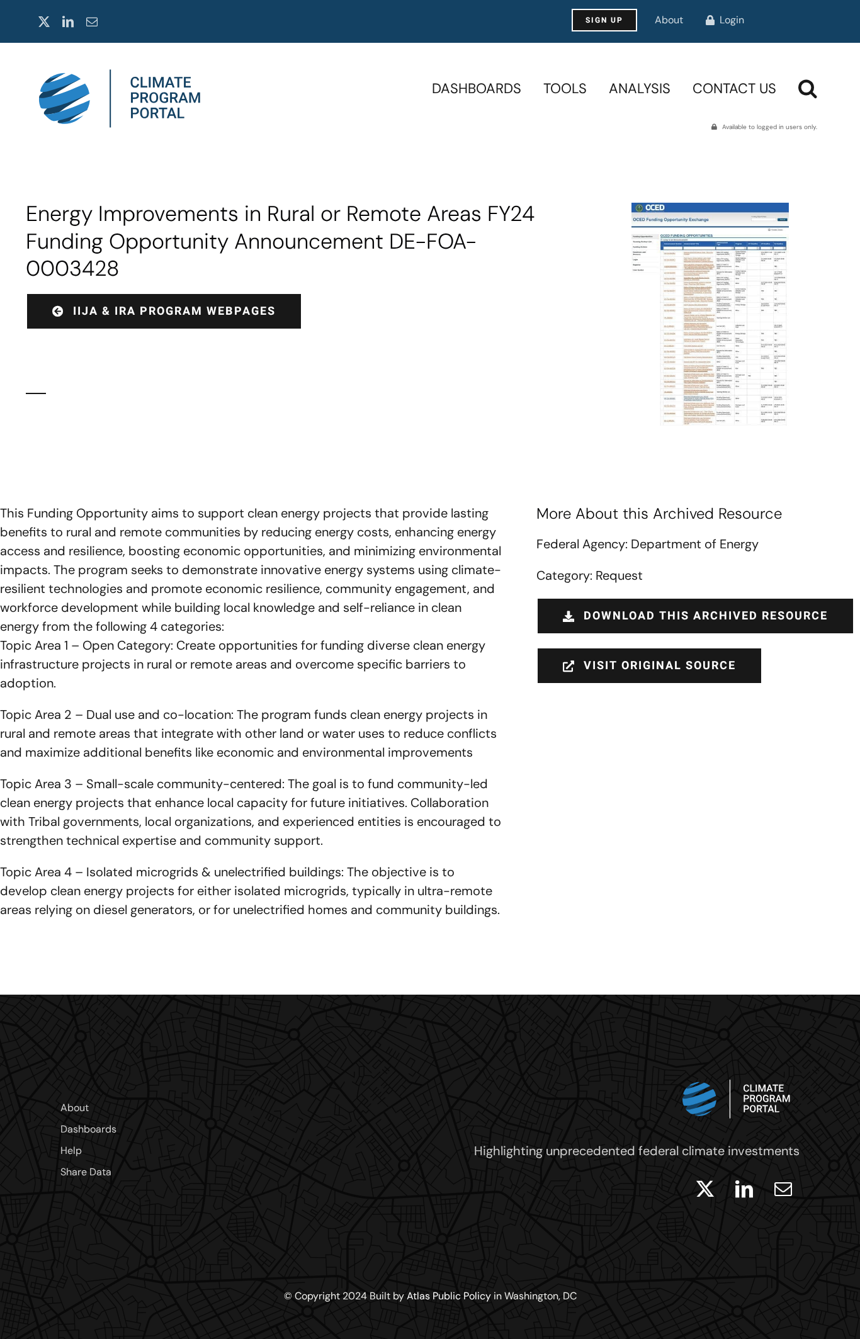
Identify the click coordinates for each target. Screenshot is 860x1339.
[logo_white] (737, 1076)
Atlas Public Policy (449, 1295)
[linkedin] (68, 21)
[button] (807, 88)
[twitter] (44, 21)
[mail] (92, 21)
